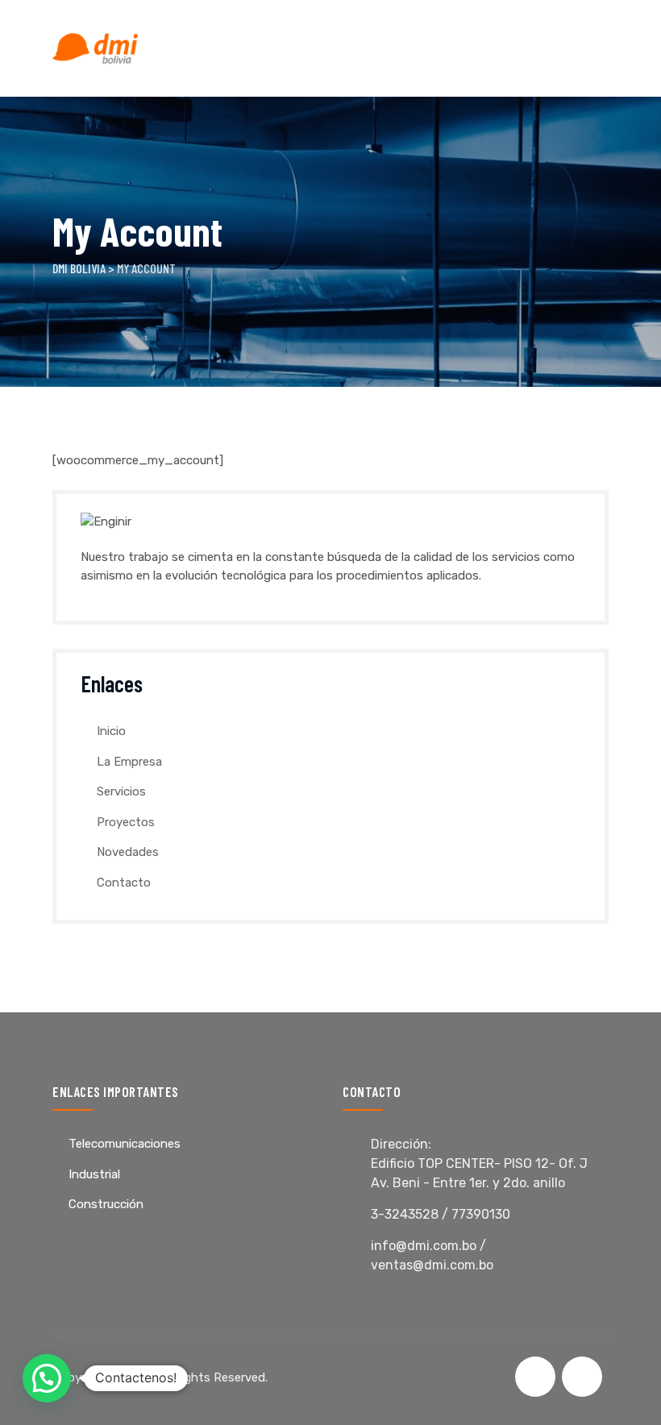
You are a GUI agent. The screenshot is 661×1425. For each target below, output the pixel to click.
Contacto (124, 882)
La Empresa (129, 761)
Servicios (121, 791)
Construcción (106, 1204)
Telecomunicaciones (125, 1143)
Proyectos (126, 822)
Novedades (128, 852)
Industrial (94, 1174)
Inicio (111, 731)
